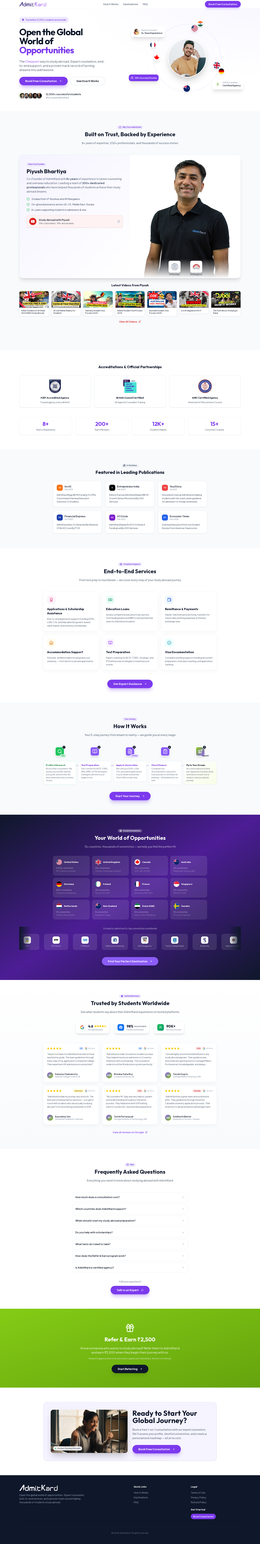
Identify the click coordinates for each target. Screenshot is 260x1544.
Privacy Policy (198, 1497)
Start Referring (128, 1369)
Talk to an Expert (128, 1290)
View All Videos (128, 321)
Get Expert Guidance (127, 684)
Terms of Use (198, 1492)
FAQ (145, 4)
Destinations (130, 4)
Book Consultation (203, 1516)
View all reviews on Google (128, 1132)
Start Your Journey (127, 796)
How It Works (110, 4)
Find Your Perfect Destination (127, 961)
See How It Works (87, 81)
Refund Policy (198, 1502)
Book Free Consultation (41, 81)
